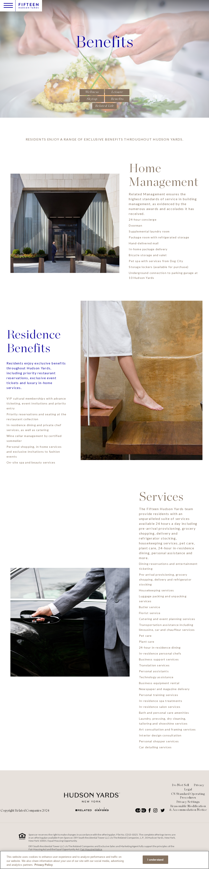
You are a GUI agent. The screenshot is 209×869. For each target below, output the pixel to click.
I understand (155, 859)
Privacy (199, 785)
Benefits (117, 99)
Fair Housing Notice (91, 849)
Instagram (155, 810)
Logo (29, 6)
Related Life (104, 106)
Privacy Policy (43, 864)
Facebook (150, 810)
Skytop (92, 99)
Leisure (117, 92)
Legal (188, 789)
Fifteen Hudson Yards (165, 509)
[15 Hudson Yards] (92, 810)
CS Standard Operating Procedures (188, 795)
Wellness (92, 92)
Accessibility (141, 810)
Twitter (163, 810)
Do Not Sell (180, 785)
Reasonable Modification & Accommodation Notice (188, 808)
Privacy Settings (188, 802)
